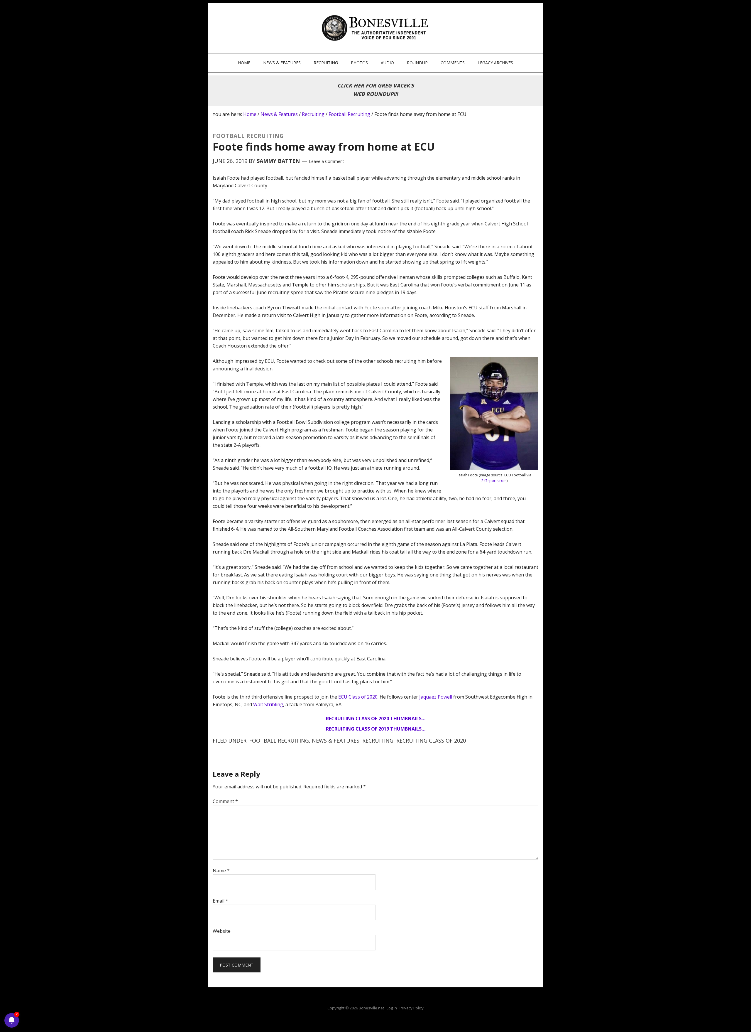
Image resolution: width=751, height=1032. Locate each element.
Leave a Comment (326, 161)
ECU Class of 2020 (358, 697)
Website (222, 931)
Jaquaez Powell (435, 697)
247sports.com (494, 480)
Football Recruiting (279, 740)
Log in (392, 1008)
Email (220, 901)
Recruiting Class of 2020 (431, 740)
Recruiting (377, 740)
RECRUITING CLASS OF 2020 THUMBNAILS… (375, 718)
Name (221, 870)
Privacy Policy (412, 1008)
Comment (225, 801)
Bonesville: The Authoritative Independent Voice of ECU (376, 28)
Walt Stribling (268, 704)
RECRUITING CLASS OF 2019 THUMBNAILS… (375, 729)
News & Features (335, 740)
